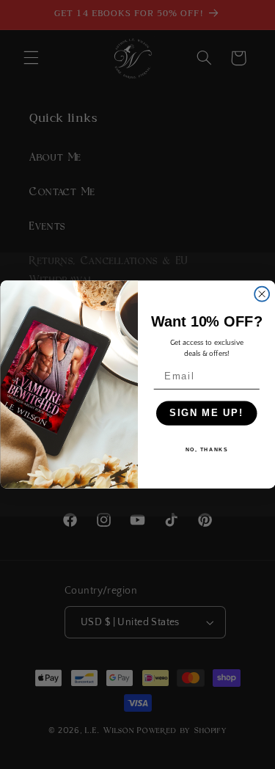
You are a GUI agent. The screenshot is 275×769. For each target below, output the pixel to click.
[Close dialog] (261, 294)
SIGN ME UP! (206, 413)
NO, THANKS (206, 450)
